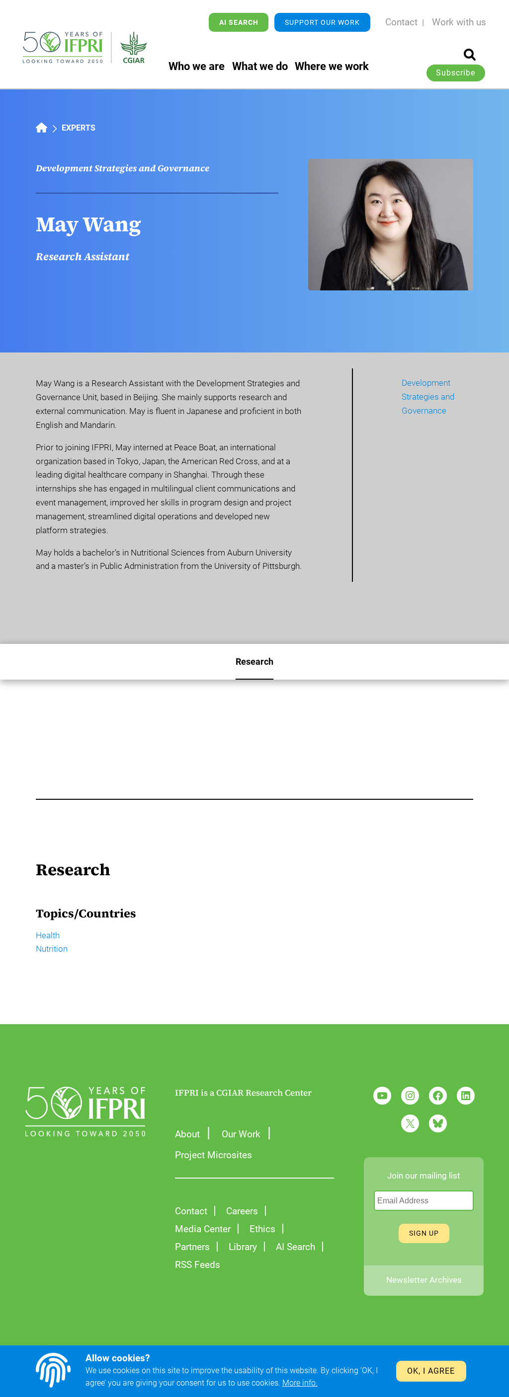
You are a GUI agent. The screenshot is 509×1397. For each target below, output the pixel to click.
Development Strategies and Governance (122, 168)
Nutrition (52, 949)
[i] (470, 55)
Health (48, 935)
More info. (300, 1383)
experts (78, 128)
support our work (322, 22)
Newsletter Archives (424, 1280)
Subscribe (455, 73)
